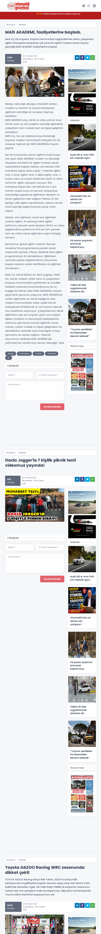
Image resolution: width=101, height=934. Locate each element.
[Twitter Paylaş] (87, 57)
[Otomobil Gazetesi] (18, 5)
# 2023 (38, 353)
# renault (51, 353)
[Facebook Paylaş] (82, 57)
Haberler (22, 24)
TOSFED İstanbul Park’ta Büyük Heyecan (58, 14)
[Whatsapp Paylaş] (92, 57)
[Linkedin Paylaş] (77, 57)
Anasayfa (10, 24)
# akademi (24, 353)
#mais (11, 353)
